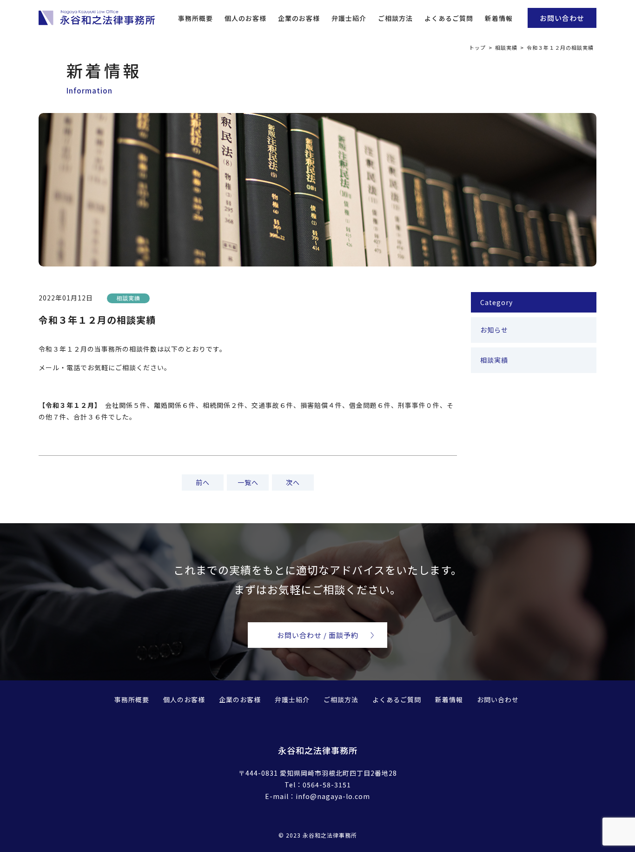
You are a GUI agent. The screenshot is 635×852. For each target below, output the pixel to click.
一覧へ (248, 482)
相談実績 (506, 47)
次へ (293, 482)
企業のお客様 (299, 18)
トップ (477, 47)
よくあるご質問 (448, 18)
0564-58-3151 (327, 784)
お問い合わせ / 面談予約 (317, 635)
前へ (203, 482)
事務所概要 (195, 18)
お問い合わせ (562, 18)
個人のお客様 (245, 18)
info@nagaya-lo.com (333, 796)
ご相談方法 (395, 18)
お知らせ (494, 329)
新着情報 (499, 18)
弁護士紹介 (348, 18)
